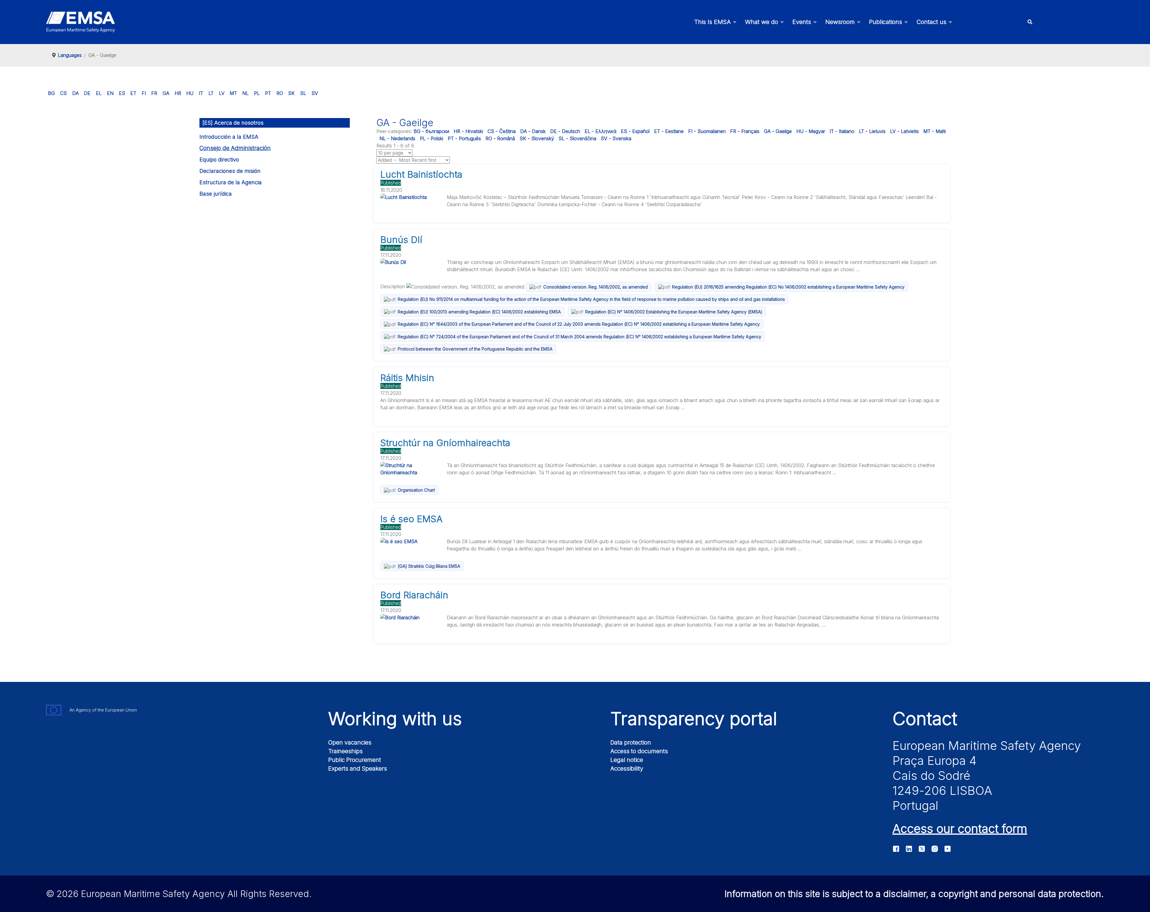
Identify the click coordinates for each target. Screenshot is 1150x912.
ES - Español (635, 131)
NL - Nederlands (397, 138)
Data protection (630, 742)
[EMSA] (80, 21)
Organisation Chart (416, 490)
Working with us (395, 718)
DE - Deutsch (565, 131)
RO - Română (500, 138)
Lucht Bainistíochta (421, 174)
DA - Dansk (533, 131)
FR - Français (744, 131)
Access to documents (639, 751)
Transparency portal (693, 718)
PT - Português (464, 138)
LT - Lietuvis (872, 131)
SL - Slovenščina (577, 138)
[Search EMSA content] (1030, 22)
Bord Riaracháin (414, 595)
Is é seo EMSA (411, 519)
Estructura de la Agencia (230, 182)
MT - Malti (934, 131)
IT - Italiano (842, 131)
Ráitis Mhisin (407, 377)
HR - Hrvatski (468, 131)
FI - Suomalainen (707, 131)
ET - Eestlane (669, 131)
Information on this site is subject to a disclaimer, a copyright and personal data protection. (914, 893)
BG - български (431, 131)
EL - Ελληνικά (600, 131)
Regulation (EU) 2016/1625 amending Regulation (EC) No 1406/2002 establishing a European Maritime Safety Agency (788, 286)
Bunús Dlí (401, 239)
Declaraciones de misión (230, 171)
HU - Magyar (810, 131)
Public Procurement (354, 759)
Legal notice (626, 759)
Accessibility (626, 768)
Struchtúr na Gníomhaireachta (445, 442)
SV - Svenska (616, 138)
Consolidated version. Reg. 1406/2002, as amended (595, 286)
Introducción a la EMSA (228, 137)
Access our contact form (959, 828)
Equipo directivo (219, 159)
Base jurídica (215, 194)
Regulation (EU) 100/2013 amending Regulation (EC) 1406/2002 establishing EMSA (479, 311)
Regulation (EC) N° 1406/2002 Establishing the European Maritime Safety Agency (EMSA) (673, 311)
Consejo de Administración (235, 148)
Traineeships (345, 751)
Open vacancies (349, 742)
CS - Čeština (502, 131)
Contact (924, 718)
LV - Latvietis (904, 131)
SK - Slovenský (537, 138)
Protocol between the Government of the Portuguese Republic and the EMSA (475, 348)
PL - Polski (431, 138)
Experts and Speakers (357, 768)
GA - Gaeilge (778, 131)
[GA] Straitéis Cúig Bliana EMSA (429, 566)
